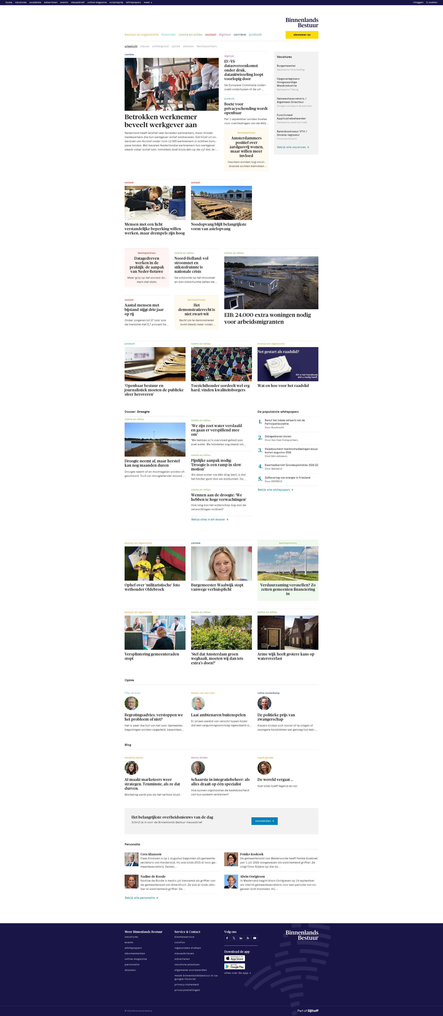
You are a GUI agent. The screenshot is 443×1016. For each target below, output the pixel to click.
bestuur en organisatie (142, 34)
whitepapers (133, 2)
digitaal (225, 34)
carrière (240, 34)
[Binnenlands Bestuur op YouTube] (254, 938)
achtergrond (160, 46)
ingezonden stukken (187, 948)
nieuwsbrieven (184, 953)
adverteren (50, 2)
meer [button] (147, 2)
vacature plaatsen (187, 964)
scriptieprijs (116, 2)
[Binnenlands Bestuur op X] (234, 938)
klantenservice (184, 937)
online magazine (97, 2)
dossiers (188, 46)
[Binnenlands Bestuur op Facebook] (227, 938)
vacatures (21, 2)
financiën (168, 34)
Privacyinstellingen (187, 990)
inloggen (418, 2)
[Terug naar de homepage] (302, 23)
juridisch (255, 34)
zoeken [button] (433, 2)
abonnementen (135, 953)
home (9, 2)
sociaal (210, 34)
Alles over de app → (237, 973)
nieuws (144, 46)
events (64, 2)
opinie (175, 46)
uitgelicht (131, 46)
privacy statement (186, 984)
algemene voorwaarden (190, 970)
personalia (132, 964)
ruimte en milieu (190, 34)
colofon (179, 942)
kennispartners (207, 46)
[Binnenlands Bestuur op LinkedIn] (241, 938)
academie (35, 2)
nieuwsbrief (78, 2)
